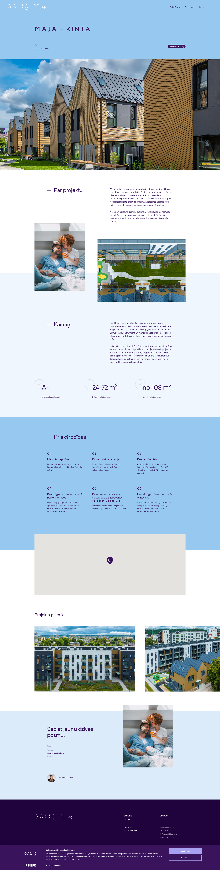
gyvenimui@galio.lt (55, 753)
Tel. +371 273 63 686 (130, 831)
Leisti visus (185, 851)
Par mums (127, 816)
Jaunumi (164, 816)
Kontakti (126, 820)
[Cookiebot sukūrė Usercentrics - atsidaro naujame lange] (30, 865)
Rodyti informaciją (53, 865)
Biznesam (189, 7)
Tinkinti (184, 858)
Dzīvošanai (175, 7)
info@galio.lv (127, 827)
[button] (110, 561)
